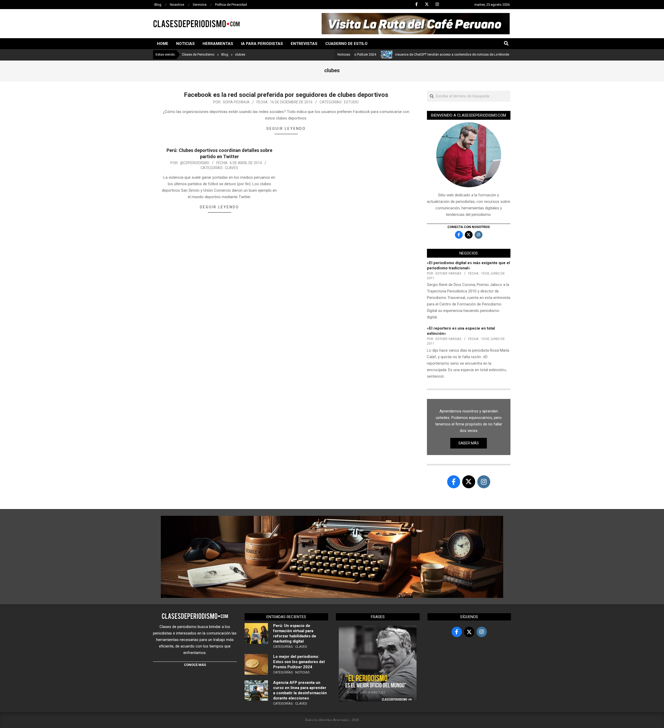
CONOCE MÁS (195, 665)
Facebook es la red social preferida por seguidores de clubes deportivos (286, 94)
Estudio (351, 102)
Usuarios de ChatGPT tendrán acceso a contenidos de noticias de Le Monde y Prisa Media (440, 54)
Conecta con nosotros (468, 227)
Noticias (302, 672)
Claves (231, 168)
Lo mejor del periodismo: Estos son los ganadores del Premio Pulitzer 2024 (299, 661)
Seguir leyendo (286, 128)
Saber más (468, 443)
